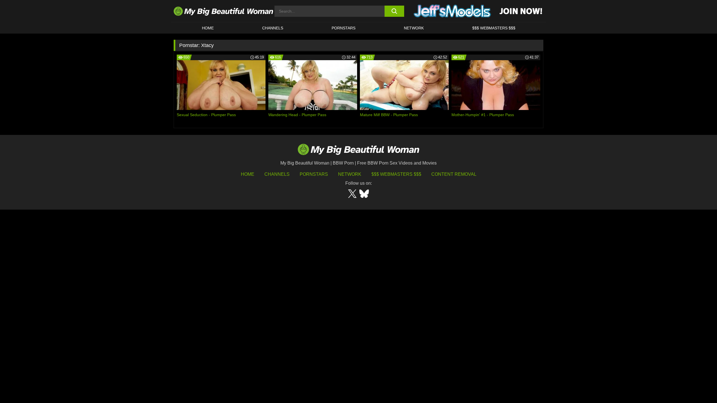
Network (414, 28)
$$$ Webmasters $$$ (396, 174)
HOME (208, 28)
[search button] (394, 11)
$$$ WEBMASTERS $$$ (493, 28)
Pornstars (343, 28)
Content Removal (453, 174)
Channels (277, 174)
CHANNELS (272, 28)
